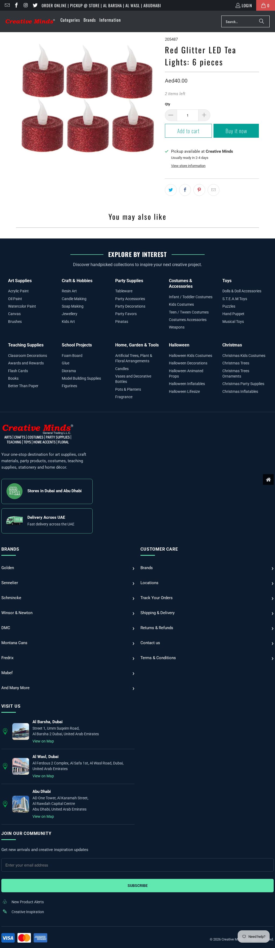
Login (247, 5)
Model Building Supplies (81, 378)
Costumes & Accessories (181, 283)
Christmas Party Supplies (243, 384)
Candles (122, 369)
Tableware (123, 291)
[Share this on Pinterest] (199, 190)
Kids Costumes (181, 304)
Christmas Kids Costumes (243, 355)
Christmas (232, 345)
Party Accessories (130, 299)
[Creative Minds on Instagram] (25, 5)
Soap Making (73, 306)
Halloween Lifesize (184, 391)
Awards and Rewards (26, 363)
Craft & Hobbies (77, 280)
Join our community (26, 833)
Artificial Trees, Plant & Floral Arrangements (133, 358)
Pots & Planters (128, 389)
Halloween (179, 345)
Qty (167, 104)
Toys (226, 280)
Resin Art (69, 291)
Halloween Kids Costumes (190, 355)
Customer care (159, 549)
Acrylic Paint (18, 291)
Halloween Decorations (188, 363)
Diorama (69, 371)
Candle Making (74, 299)
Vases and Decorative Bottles (133, 379)
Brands (10, 549)
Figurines (69, 386)
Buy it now (236, 131)
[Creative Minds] (30, 21)
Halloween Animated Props (186, 373)
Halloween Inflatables (187, 384)
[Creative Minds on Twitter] (35, 5)
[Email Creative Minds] (7, 5)
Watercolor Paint (22, 306)
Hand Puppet (233, 314)
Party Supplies (129, 280)
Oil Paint (15, 299)
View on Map (43, 741)
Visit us (10, 706)
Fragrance (123, 397)
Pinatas (121, 321)
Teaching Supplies (26, 345)
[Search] (262, 21)
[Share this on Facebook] (185, 190)
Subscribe (138, 885)
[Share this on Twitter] (171, 190)
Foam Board (72, 355)
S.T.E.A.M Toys (234, 299)
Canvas (14, 314)
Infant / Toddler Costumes (190, 297)
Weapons (176, 327)
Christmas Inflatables (240, 391)
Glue (65, 363)
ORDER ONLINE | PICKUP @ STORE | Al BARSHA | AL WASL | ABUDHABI (101, 5)
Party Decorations (130, 306)
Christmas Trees (235, 363)
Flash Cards (18, 371)
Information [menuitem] (110, 20)
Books (13, 378)
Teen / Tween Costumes (189, 312)
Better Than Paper (23, 386)
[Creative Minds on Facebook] (16, 5)
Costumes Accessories (188, 320)
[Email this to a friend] (213, 190)
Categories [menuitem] (70, 20)
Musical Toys (233, 321)
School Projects (77, 345)
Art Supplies (20, 280)
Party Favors (126, 314)
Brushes (15, 321)
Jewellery (69, 314)
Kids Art (68, 321)
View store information (188, 166)
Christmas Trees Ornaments (235, 373)
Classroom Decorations (27, 355)
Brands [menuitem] (90, 20)
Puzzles (228, 306)
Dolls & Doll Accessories (241, 291)
